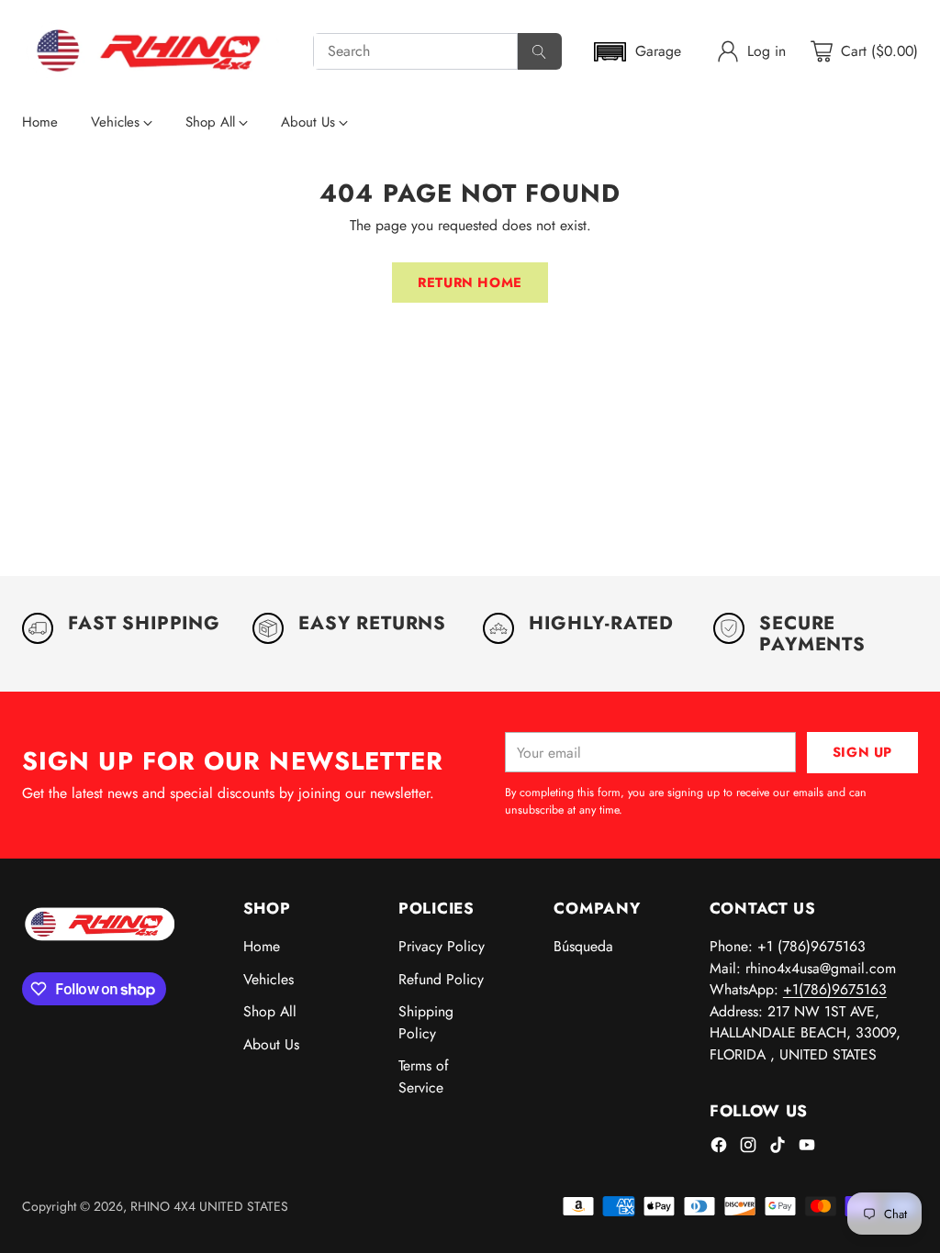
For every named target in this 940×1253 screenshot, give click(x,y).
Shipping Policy (425, 1022)
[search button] (540, 51)
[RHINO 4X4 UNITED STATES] (153, 51)
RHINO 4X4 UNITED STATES (209, 1206)
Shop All (270, 1011)
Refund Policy (441, 979)
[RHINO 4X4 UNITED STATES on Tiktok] (778, 1148)
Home (261, 946)
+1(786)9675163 (835, 989)
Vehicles (268, 979)
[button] (636, 52)
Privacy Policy (441, 946)
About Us (271, 1044)
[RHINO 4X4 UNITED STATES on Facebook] (719, 1148)
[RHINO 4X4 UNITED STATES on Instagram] (748, 1148)
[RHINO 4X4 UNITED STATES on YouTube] (807, 1148)
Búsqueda (583, 946)
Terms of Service (423, 1076)
